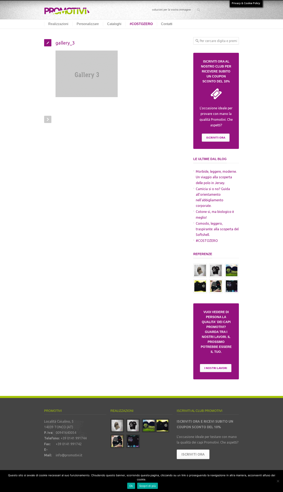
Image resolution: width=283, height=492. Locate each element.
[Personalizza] (278, 481)
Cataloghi (114, 24)
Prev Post (47, 119)
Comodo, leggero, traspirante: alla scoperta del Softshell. (217, 229)
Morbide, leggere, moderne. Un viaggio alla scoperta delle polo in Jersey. (216, 177)
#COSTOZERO (141, 24)
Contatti (166, 24)
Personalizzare (88, 24)
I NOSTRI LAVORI (215, 368)
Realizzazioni (58, 24)
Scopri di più (147, 485)
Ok (131, 485)
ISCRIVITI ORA (215, 137)
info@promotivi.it (69, 455)
